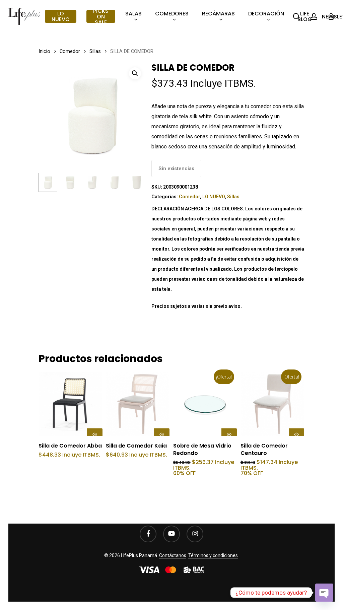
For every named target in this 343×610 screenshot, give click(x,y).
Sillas (95, 51)
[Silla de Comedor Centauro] (272, 404)
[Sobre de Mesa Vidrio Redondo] (205, 404)
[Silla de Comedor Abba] (70, 404)
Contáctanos (172, 555)
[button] (135, 73)
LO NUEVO (213, 196)
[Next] (135, 182)
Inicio (44, 51)
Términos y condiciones (213, 555)
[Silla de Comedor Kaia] (138, 404)
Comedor (70, 51)
